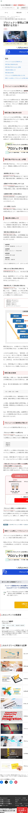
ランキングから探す (24, 799)
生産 (8, 16)
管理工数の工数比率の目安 (11, 64)
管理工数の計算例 (9, 72)
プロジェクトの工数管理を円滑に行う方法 (15, 75)
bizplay (26, 805)
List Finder (17, 805)
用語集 (16, 801)
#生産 (5, 29)
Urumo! (22, 805)
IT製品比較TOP (3, 16)
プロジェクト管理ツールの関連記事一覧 (7, 17)
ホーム (6, 12)
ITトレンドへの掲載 (18, 803)
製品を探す (19, 12)
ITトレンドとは (17, 798)
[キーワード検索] (18, 8)
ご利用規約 (24, 798)
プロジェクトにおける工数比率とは (13, 61)
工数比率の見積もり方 (10, 70)
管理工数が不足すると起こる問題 (13, 67)
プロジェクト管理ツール (15, 16)
